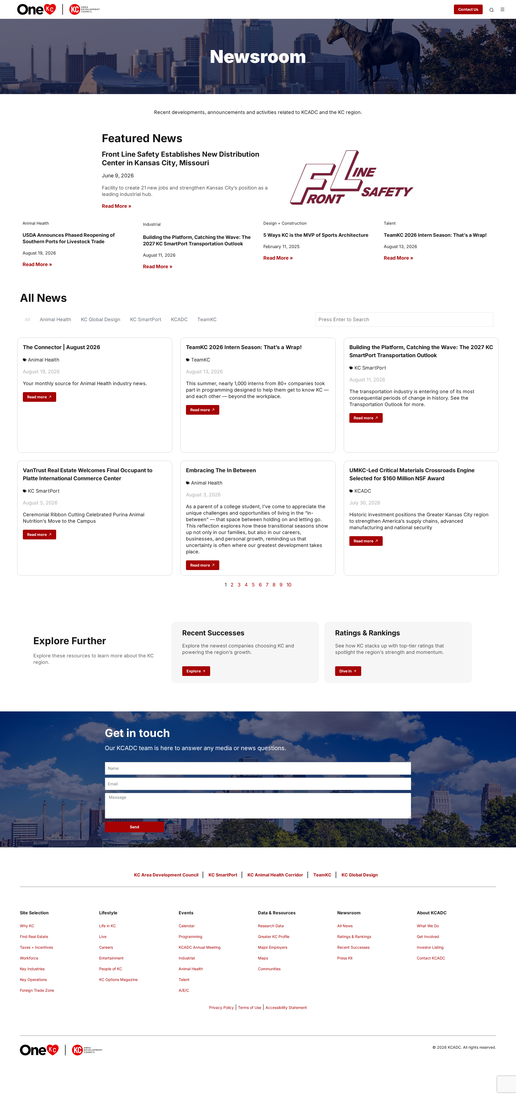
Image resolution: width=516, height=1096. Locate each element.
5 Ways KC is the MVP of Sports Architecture (315, 235)
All (27, 319)
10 (288, 585)
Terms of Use (249, 1007)
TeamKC (207, 319)
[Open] (491, 9)
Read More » (116, 206)
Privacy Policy (221, 1007)
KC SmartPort (145, 319)
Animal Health (55, 319)
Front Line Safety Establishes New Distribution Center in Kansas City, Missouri (180, 158)
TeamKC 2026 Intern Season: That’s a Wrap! (435, 235)
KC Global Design (100, 319)
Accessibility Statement (286, 1007)
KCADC (179, 319)
